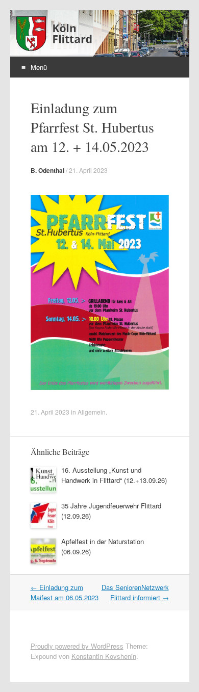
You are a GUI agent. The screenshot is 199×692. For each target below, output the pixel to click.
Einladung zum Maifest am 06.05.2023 (64, 592)
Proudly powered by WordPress (77, 646)
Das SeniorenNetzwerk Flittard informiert (135, 592)
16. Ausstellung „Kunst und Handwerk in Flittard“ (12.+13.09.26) (114, 475)
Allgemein (92, 411)
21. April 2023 (88, 170)
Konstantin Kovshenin (103, 656)
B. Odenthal (47, 170)
